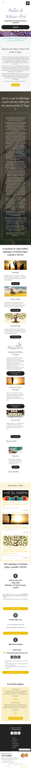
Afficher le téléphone (16, 729)
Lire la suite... (15, 695)
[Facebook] (12, 657)
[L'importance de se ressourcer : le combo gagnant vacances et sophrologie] (15, 519)
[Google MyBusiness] (15, 657)
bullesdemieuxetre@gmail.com (17, 653)
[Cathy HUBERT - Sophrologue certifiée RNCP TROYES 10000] (3, 3)
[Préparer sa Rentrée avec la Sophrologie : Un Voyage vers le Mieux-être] (15, 495)
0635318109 (17, 650)
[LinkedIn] (19, 657)
